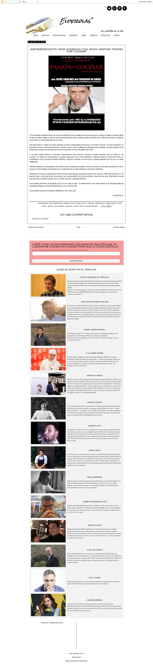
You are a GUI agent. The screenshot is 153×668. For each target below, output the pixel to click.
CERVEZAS (73, 35)
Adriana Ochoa (58, 203)
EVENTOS (93, 35)
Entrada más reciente (35, 227)
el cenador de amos (81, 203)
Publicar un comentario (40, 219)
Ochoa (81, 206)
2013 (51, 203)
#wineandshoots (43, 203)
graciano (50, 206)
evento (119, 203)
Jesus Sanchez (59, 206)
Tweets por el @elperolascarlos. (52, 623)
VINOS (83, 35)
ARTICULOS (105, 35)
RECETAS (45, 35)
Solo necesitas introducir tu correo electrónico (60, 250)
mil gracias (68, 206)
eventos (44, 206)
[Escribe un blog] (104, 206)
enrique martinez (111, 203)
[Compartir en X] (106, 206)
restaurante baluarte (91, 206)
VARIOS (117, 35)
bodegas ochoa (69, 203)
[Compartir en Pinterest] (110, 206)
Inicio (78, 227)
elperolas (91, 203)
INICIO (35, 35)
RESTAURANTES (59, 35)
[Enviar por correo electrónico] (102, 206)
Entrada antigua (119, 227)
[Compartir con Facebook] (108, 206)
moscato (76, 206)
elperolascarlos (100, 203)
